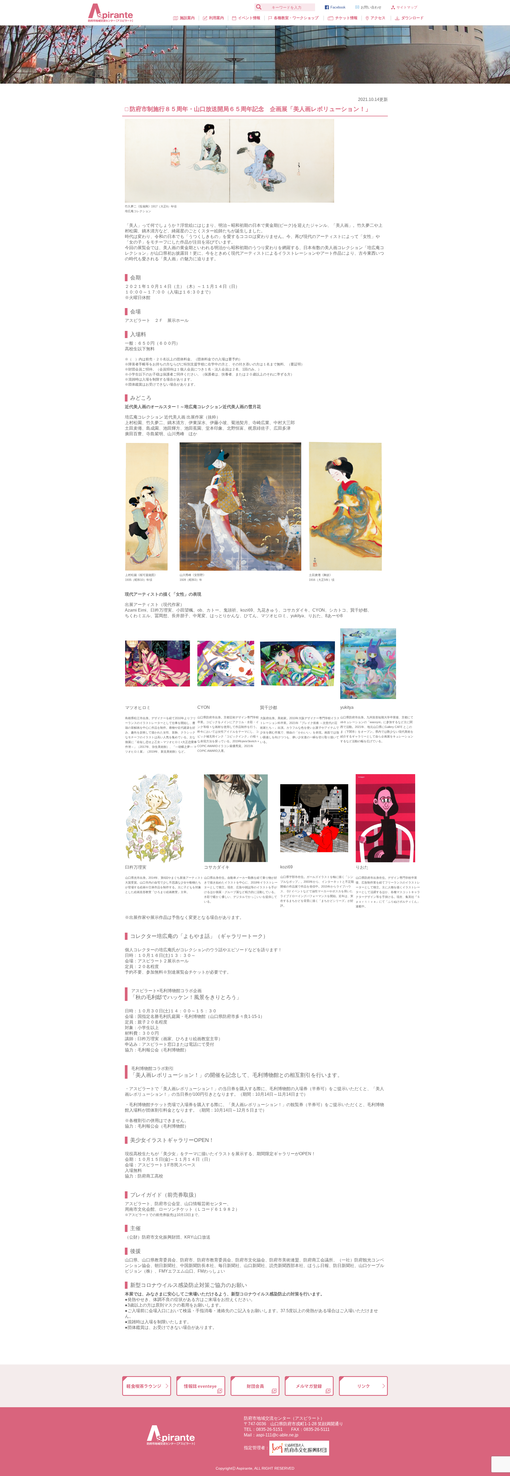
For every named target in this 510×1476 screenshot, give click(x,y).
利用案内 (216, 18)
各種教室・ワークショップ (296, 18)
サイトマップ (407, 7)
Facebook (338, 7)
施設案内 (187, 18)
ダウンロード (412, 18)
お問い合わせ (371, 7)
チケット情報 (346, 18)
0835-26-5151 (269, 1429)
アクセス (378, 18)
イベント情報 (249, 18)
